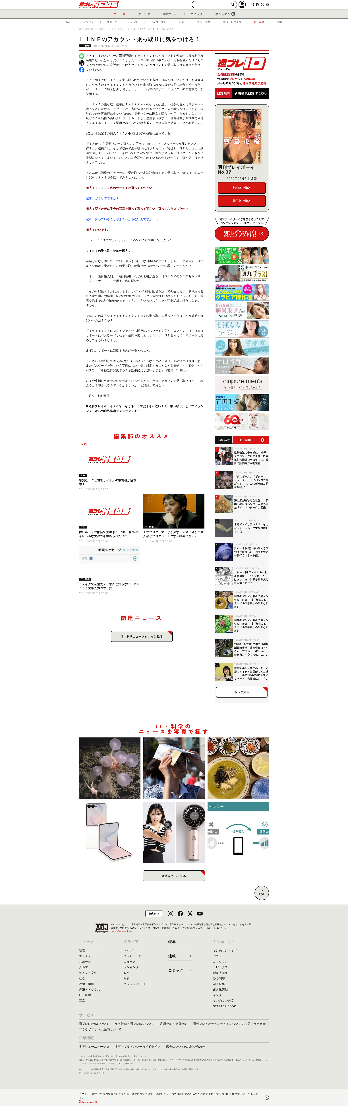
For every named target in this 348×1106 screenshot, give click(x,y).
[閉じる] (267, 1097)
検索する (232, 5)
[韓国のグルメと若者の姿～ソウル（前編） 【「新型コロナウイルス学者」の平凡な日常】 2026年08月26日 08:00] (238, 768)
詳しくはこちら (88, 1101)
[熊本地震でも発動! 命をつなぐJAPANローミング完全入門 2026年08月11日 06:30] (238, 832)
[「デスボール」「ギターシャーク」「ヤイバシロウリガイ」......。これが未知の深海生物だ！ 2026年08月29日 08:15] (109, 768)
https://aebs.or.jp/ (122, 931)
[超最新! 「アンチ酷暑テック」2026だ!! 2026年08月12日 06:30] (174, 832)
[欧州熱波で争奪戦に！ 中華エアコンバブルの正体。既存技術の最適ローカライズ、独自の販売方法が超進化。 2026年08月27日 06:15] (174, 768)
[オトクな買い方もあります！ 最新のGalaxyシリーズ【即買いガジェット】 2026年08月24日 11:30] (109, 832)
